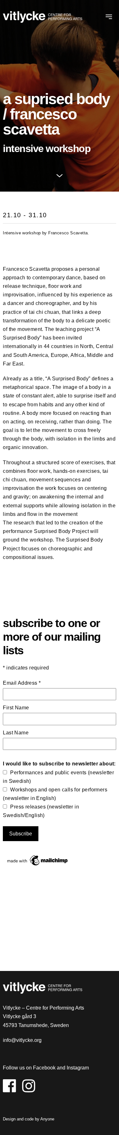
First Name (16, 707)
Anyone (47, 1119)
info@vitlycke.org (22, 1040)
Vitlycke (42, 18)
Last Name (16, 732)
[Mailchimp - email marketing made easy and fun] (38, 865)
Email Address (22, 683)
